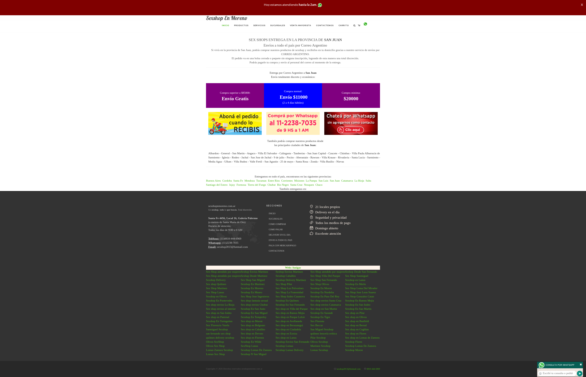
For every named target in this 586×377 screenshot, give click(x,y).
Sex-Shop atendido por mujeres (223, 271)
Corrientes (287, 180)
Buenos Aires (213, 180)
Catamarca (347, 180)
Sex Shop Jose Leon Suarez (360, 292)
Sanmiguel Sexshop (217, 329)
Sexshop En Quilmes (287, 300)
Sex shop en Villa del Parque (292, 308)
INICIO (272, 213)
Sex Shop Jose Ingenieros (255, 296)
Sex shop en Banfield (357, 321)
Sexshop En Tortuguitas (219, 321)
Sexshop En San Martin (358, 308)
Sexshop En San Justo (253, 308)
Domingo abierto (326, 228)
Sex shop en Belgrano (253, 325)
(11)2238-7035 (230, 242)
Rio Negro (283, 184)
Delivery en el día (327, 212)
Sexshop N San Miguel (253, 354)
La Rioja (359, 180)
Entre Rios (274, 180)
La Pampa (311, 180)
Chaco (318, 184)
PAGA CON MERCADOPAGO (282, 245)
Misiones (299, 180)
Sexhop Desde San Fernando (361, 271)
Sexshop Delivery (216, 279)
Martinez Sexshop (320, 345)
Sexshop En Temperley (253, 317)
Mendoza (249, 180)
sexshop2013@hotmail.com (232, 246)
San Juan (335, 180)
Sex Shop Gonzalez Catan (359, 296)
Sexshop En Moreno (252, 288)
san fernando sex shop (218, 333)
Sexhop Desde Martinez (254, 275)
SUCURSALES (275, 219)
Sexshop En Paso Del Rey (324, 296)
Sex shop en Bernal (356, 325)
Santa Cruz (296, 184)
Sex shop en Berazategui (289, 325)
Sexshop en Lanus (355, 279)
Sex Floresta (317, 321)
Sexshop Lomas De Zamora (360, 345)
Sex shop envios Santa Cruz (325, 300)
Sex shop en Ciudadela (288, 329)
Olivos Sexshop (319, 341)
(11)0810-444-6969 (230, 238)
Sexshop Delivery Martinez (291, 279)
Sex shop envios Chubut (254, 304)
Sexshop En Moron (321, 288)
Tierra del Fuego (257, 184)
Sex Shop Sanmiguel (356, 275)
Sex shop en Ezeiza (286, 333)
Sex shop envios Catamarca (325, 304)
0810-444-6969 (373, 369)
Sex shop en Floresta (252, 337)
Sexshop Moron (354, 350)
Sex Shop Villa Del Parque (325, 275)
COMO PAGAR (276, 229)
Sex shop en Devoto (252, 333)
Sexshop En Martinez (253, 284)
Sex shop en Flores (355, 333)
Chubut (272, 184)
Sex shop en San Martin (323, 308)
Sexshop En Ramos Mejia (359, 300)
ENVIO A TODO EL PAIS (280, 240)
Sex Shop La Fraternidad (289, 292)
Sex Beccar (316, 325)
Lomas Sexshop (319, 350)
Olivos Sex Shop (215, 345)
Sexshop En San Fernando (290, 304)
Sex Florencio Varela (217, 325)
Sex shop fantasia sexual (254, 300)
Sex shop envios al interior (221, 308)
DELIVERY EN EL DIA (279, 235)
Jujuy (232, 184)
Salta (368, 180)
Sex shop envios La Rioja (220, 304)
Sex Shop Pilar (284, 284)
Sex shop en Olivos (356, 317)
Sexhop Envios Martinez (254, 271)
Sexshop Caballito (286, 275)
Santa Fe (238, 180)
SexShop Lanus (249, 345)
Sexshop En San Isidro (357, 304)
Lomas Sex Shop (215, 354)
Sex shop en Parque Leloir (290, 317)
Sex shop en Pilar (355, 312)
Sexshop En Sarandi (321, 312)
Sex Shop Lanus (215, 292)
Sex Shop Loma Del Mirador (361, 288)
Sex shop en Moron (251, 321)
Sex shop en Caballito (253, 329)
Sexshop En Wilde (251, 341)
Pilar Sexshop (318, 337)
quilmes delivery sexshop (220, 337)
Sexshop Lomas (284, 345)
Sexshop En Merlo (355, 284)
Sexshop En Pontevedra (219, 300)
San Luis (323, 180)
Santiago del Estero (217, 184)
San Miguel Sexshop (321, 329)
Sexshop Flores (353, 341)
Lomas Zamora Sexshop (219, 350)
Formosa (241, 184)
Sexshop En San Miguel (254, 312)
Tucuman (261, 180)
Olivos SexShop (215, 341)
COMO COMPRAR (277, 224)
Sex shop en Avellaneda (289, 321)
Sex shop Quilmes (216, 284)
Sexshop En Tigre (320, 317)
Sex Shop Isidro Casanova (290, 296)
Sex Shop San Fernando (323, 279)
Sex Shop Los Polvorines (290, 288)
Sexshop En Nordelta (322, 292)
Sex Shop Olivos (319, 284)
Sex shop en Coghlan (357, 329)
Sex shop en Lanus (286, 337)
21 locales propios (327, 207)
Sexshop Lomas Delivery (290, 350)
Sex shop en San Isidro (219, 312)
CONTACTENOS (276, 251)
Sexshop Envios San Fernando (292, 341)
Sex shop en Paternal (217, 317)
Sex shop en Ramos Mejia (290, 312)
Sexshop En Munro (251, 292)
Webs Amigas (293, 267)
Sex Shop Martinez (216, 288)
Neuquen (309, 184)
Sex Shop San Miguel (253, 279)
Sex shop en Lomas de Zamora (362, 337)
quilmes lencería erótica (323, 333)
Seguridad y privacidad (330, 217)
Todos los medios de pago (332, 223)
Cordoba (227, 180)
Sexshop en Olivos (216, 296)
